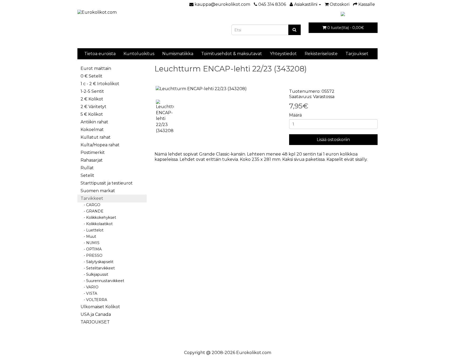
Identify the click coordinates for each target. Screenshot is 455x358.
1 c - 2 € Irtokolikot (100, 83)
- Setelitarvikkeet (98, 268)
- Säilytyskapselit (97, 261)
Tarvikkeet (92, 198)
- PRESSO (91, 255)
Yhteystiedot (283, 53)
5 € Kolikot (92, 114)
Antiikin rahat (94, 121)
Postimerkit (93, 152)
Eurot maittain (96, 68)
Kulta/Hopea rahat (100, 144)
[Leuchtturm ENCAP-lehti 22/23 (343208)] (218, 89)
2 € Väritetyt (93, 106)
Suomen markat (98, 190)
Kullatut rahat (96, 137)
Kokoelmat (92, 129)
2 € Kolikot (92, 98)
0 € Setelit (91, 76)
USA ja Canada (96, 314)
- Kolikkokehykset (98, 217)
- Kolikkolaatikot (97, 223)
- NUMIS (90, 242)
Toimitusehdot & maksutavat (231, 53)
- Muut (88, 236)
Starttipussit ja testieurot (107, 183)
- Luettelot (92, 230)
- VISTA (89, 293)
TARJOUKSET (95, 322)
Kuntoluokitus (138, 53)
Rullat (87, 167)
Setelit (87, 175)
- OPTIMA (91, 249)
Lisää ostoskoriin (333, 139)
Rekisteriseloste (321, 53)
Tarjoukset (356, 53)
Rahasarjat (92, 160)
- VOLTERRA (94, 299)
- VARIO (89, 287)
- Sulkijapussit (94, 274)
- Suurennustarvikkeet (102, 280)
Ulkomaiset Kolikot (100, 306)
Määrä (295, 115)
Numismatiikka (177, 53)
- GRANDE (92, 211)
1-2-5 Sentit (92, 91)
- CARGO (90, 204)
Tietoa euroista (100, 53)
